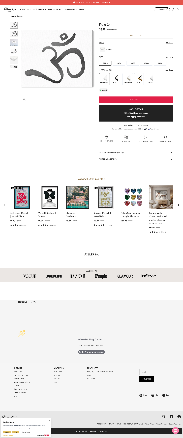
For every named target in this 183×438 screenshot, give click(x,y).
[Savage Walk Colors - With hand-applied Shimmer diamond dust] (161, 197)
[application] (176, 431)
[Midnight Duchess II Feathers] (50, 197)
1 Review (24, 225)
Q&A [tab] (33, 301)
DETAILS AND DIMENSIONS (111, 152)
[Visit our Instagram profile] (163, 417)
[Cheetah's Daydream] (78, 197)
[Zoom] (24, 99)
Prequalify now (154, 129)
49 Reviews (164, 232)
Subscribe (146, 379)
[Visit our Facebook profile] (171, 417)
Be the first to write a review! (91, 352)
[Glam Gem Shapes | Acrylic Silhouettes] (133, 197)
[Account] (173, 9)
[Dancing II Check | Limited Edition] (105, 197)
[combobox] (162, 9)
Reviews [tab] (22, 301)
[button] (178, 205)
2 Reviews (108, 225)
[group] (57, 64)
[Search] (167, 9)
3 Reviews (52, 225)
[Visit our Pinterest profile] (179, 417)
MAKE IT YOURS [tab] (135, 35)
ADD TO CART (135, 99)
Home (12, 16)
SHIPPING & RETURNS (109, 159)
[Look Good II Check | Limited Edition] (22, 197)
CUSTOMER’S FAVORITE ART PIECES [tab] (91, 179)
